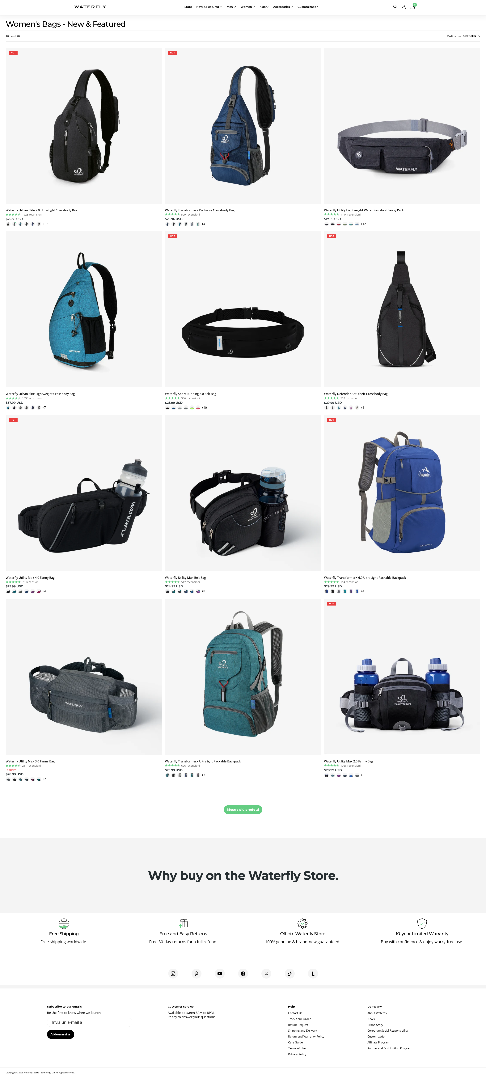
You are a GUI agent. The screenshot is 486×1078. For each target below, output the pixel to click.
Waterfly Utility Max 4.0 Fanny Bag (30, 578)
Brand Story (375, 1025)
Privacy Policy (297, 1054)
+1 (362, 407)
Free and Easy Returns (183, 933)
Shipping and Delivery (302, 1030)
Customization (308, 7)
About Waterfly (377, 1013)
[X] (266, 974)
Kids (263, 7)
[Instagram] (173, 974)
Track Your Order (299, 1019)
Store (188, 7)
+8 (203, 591)
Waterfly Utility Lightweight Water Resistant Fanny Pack (364, 210)
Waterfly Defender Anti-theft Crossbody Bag (356, 394)
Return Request (298, 1025)
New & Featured (207, 7)
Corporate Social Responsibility (387, 1030)
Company (374, 1006)
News (371, 1019)
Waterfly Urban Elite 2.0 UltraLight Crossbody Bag (41, 210)
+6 (362, 775)
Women (246, 7)
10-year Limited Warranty (422, 933)
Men (230, 7)
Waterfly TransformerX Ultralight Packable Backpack (203, 761)
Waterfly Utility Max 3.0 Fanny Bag (30, 761)
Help (291, 1006)
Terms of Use (297, 1048)
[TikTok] (290, 974)
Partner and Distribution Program (389, 1048)
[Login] (404, 6)
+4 (203, 224)
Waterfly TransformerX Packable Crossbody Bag (200, 210)
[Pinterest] (196, 974)
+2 (44, 779)
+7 (44, 407)
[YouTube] (220, 974)
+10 (204, 407)
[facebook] (243, 974)
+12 (363, 224)
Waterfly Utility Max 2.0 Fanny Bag (348, 761)
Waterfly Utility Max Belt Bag (185, 578)
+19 (45, 224)
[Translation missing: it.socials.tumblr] (313, 974)
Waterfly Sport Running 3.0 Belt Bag (190, 394)
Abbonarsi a (60, 1034)
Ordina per (454, 36)
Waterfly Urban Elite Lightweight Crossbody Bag (40, 394)
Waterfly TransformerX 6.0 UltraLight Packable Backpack (365, 578)
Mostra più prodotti (243, 810)
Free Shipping (64, 933)
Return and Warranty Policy (306, 1036)
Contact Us (295, 1013)
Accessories (281, 7)
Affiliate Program (378, 1042)
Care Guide (295, 1042)
